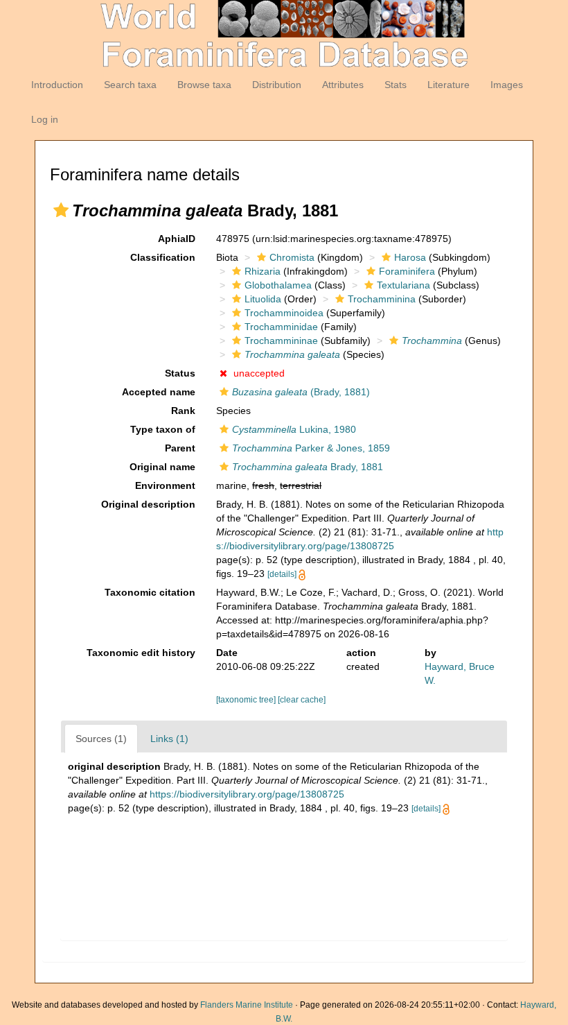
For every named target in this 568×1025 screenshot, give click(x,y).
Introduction (57, 84)
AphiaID (176, 238)
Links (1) (169, 738)
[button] (61, 210)
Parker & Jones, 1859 (311, 448)
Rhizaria (263, 271)
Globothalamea (278, 285)
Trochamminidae (281, 326)
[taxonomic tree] (247, 700)
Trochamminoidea (284, 312)
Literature (448, 84)
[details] (281, 574)
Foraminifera (407, 271)
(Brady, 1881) (301, 391)
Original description (148, 504)
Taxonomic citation (150, 592)
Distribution (276, 84)
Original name (162, 466)
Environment (165, 485)
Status (180, 373)
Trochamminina (382, 298)
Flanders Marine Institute (246, 1005)
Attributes (343, 84)
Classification (162, 257)
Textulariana (403, 285)
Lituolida (263, 298)
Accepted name (158, 391)
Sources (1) (101, 738)
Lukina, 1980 (294, 429)
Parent (180, 448)
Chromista (291, 257)
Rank (183, 410)
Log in (44, 119)
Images (506, 84)
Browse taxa (204, 84)
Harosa (410, 257)
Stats (395, 84)
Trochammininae (281, 340)
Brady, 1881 (307, 466)
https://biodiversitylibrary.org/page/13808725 (247, 794)
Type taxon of (162, 429)
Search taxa (130, 84)
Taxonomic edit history (141, 652)
